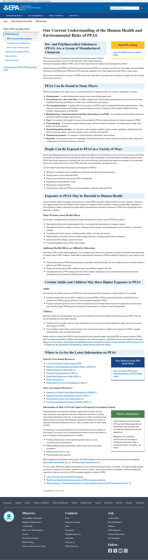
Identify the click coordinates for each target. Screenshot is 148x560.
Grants (25, 534)
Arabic (27, 503)
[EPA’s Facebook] (110, 551)
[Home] (22, 8)
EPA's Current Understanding (19, 39)
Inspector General (72, 522)
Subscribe (69, 538)
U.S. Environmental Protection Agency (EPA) (64, 364)
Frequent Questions (116, 534)
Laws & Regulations (35, 15)
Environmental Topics (13, 15)
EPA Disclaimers (115, 522)
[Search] (142, 8)
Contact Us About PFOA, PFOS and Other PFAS (20, 68)
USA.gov (68, 542)
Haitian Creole (86, 503)
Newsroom (69, 530)
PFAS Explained (40, 21)
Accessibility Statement (32, 518)
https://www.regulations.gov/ (86, 462)
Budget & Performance (32, 522)
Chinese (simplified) (41, 503)
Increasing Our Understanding (18, 43)
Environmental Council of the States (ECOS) (63, 399)
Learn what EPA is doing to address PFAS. (127, 53)
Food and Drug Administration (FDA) (60, 373)
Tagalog (129, 503)
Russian (119, 503)
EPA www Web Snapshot (32, 530)
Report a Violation (55, 15)
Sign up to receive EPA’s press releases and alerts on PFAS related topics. (127, 373)
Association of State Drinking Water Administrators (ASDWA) (70, 392)
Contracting (27, 526)
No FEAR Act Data (30, 538)
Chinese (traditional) (60, 503)
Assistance (7, 503)
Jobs (67, 526)
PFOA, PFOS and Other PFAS (21, 21)
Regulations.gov (71, 534)
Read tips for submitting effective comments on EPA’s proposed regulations (75, 480)
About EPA (73, 15)
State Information (12, 60)
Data (67, 518)
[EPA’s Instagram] (126, 551)
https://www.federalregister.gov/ (56, 462)
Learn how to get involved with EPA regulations (64, 477)
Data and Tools (11, 56)
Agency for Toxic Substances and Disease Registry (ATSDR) (70, 367)
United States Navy (54, 380)
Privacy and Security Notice (34, 546)
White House (70, 546)
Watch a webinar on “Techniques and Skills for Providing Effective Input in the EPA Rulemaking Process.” (87, 483)
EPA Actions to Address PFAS (17, 52)
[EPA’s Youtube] (120, 551)
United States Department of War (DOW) (62, 376)
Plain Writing (28, 542)
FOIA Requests (114, 530)
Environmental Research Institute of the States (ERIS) (67, 402)
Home (5, 21)
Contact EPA (113, 518)
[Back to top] (142, 554)
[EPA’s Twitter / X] (115, 551)
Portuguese (108, 503)
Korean (98, 503)
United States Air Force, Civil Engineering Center (65, 383)
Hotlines (111, 526)
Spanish (18, 503)
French (74, 503)
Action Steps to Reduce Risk (18, 47)
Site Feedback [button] (114, 538)
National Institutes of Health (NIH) (60, 370)
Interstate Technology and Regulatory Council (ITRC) (67, 396)
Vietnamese (140, 503)
